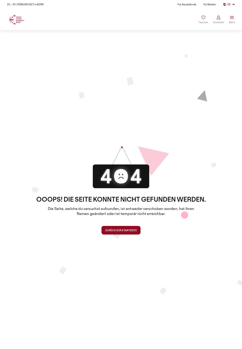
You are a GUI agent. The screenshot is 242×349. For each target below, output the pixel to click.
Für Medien (210, 4)
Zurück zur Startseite (121, 230)
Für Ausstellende (187, 4)
